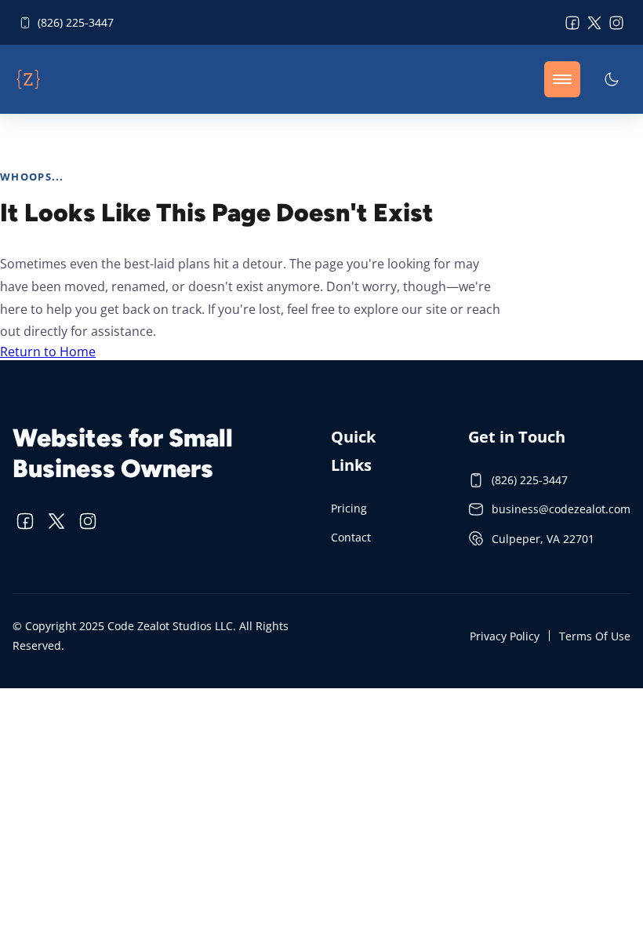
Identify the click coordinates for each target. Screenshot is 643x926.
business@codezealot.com (561, 508)
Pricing (349, 508)
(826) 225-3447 (76, 22)
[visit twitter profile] (594, 23)
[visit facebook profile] (572, 23)
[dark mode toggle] (611, 79)
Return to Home (48, 351)
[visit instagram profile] (616, 23)
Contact (351, 537)
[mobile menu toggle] (562, 79)
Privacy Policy (504, 636)
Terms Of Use (594, 636)
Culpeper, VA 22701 (543, 538)
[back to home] (28, 79)
